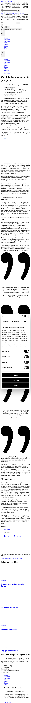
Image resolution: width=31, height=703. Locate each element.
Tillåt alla (15, 375)
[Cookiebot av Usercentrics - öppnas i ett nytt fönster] (22, 316)
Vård (5, 632)
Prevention (7, 73)
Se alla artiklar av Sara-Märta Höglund (11, 558)
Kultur (6, 635)
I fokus (6, 627)
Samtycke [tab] (6, 321)
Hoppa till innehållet (6, 1)
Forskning (7, 629)
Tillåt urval (15, 380)
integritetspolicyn (14, 623)
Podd (5, 637)
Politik (6, 634)
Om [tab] (25, 321)
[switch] (26, 356)
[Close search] (2, 25)
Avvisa (15, 385)
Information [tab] (15, 321)
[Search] (2, 27)
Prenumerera (4, 624)
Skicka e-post (7, 684)
